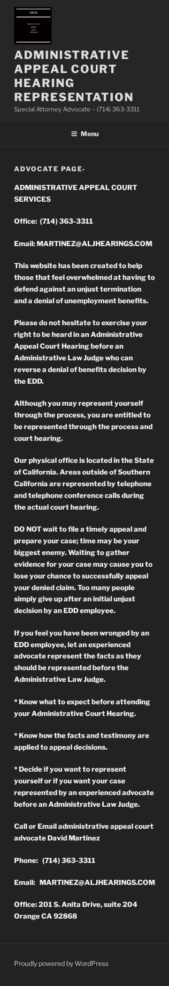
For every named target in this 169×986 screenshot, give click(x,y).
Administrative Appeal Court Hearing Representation (74, 76)
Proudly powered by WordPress (61, 963)
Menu (90, 134)
